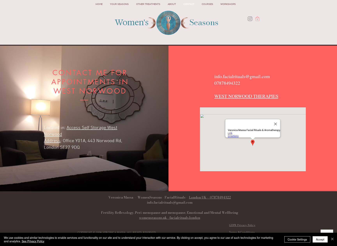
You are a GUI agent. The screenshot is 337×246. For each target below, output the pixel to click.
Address (52, 141)
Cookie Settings (297, 239)
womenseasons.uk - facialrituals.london (169, 217)
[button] (257, 18)
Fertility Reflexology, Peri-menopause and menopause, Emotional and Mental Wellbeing (169, 212)
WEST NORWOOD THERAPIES (246, 96)
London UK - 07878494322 (210, 197)
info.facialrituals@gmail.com (242, 76)
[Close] (332, 239)
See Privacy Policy (33, 241)
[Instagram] (250, 19)
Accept (320, 239)
